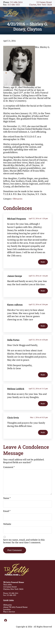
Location (7, 609)
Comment (9, 467)
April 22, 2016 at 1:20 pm (38, 218)
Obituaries (17, 198)
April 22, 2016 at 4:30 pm (38, 339)
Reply (43, 262)
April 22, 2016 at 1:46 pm (38, 276)
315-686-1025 (14, 4)
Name (7, 498)
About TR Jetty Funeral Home (15, 607)
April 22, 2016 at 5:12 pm (38, 388)
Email (7, 511)
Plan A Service (9, 611)
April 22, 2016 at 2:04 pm (38, 304)
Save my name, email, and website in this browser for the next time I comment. (24, 541)
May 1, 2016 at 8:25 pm (39, 417)
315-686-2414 (16, 2)
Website (7, 524)
